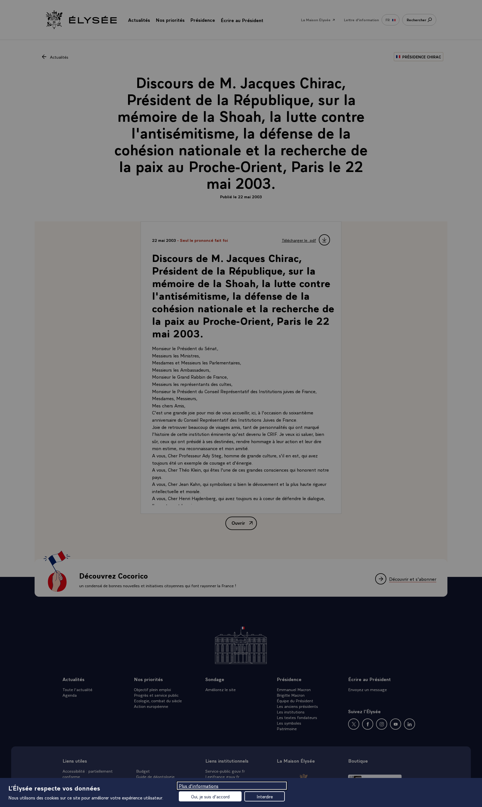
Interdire (265, 796)
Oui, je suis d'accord (210, 796)
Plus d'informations (198, 785)
